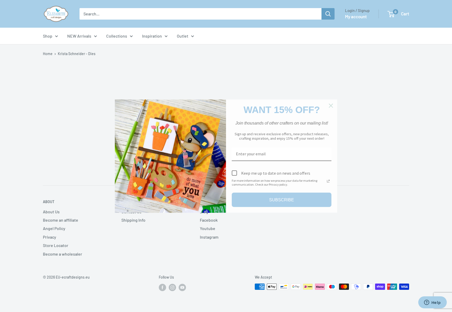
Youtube (207, 228)
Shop (47, 35)
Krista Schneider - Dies (76, 53)
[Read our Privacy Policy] (328, 181)
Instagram (209, 236)
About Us (51, 211)
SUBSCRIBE (281, 200)
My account (356, 16)
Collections (116, 35)
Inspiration (152, 35)
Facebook (209, 219)
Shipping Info (133, 219)
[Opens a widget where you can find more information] (432, 302)
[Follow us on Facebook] (162, 287)
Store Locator (55, 245)
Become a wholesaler (62, 253)
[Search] (328, 14)
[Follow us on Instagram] (172, 287)
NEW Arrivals (79, 35)
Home (48, 53)
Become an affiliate (60, 219)
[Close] (331, 105)
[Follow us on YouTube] (182, 287)
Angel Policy (54, 228)
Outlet (182, 35)
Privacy (49, 236)
